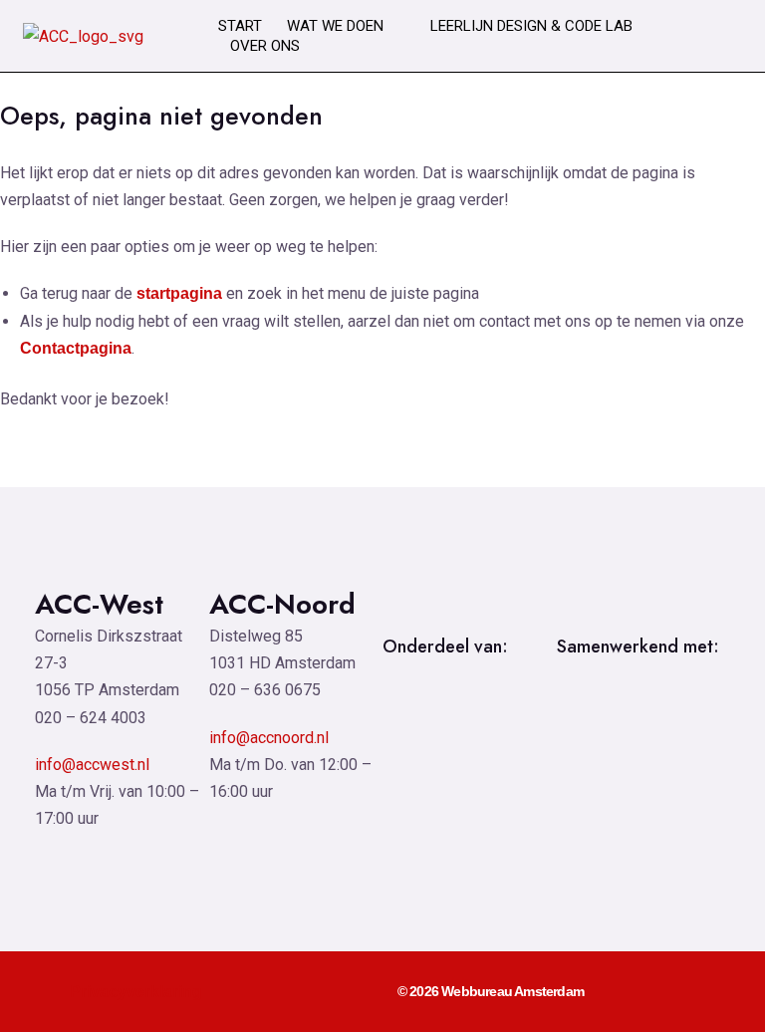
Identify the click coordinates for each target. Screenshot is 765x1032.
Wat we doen (335, 26)
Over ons (265, 46)
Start (240, 26)
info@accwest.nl (92, 764)
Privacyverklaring (136, 991)
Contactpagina (75, 348)
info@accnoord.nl (269, 737)
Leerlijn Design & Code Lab (531, 26)
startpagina (179, 293)
